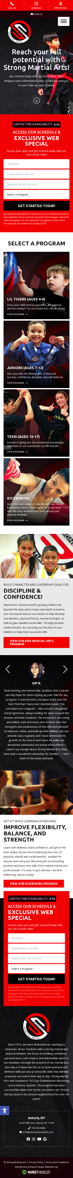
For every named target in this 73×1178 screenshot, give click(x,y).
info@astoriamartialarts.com (38, 1132)
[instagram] (33, 1139)
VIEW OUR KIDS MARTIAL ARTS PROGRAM (32, 642)
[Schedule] (36, 5)
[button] (4, 1110)
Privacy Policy (36, 1162)
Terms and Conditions (57, 1162)
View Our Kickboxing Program (34, 883)
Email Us (38, 14)
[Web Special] (61, 5)
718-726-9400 (38, 1128)
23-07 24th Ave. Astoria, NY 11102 (36, 1122)
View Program (15, 314)
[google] (45, 1139)
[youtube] (39, 1139)
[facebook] (28, 1139)
